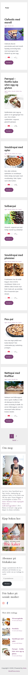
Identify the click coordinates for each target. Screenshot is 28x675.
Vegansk (6, 92)
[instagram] (4, 603)
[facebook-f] (8, 603)
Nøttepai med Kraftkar (12, 374)
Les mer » (9, 62)
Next (15, 440)
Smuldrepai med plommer (14, 257)
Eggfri (6, 26)
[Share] (12, 57)
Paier (13, 26)
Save (9, 125)
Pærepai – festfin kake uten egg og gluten (11, 83)
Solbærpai (10, 206)
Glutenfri (9, 26)
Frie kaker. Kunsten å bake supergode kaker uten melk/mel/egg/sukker (13, 502)
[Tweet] (6, 57)
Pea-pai (9, 319)
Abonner (7, 583)
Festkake (9, 91)
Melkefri (17, 91)
